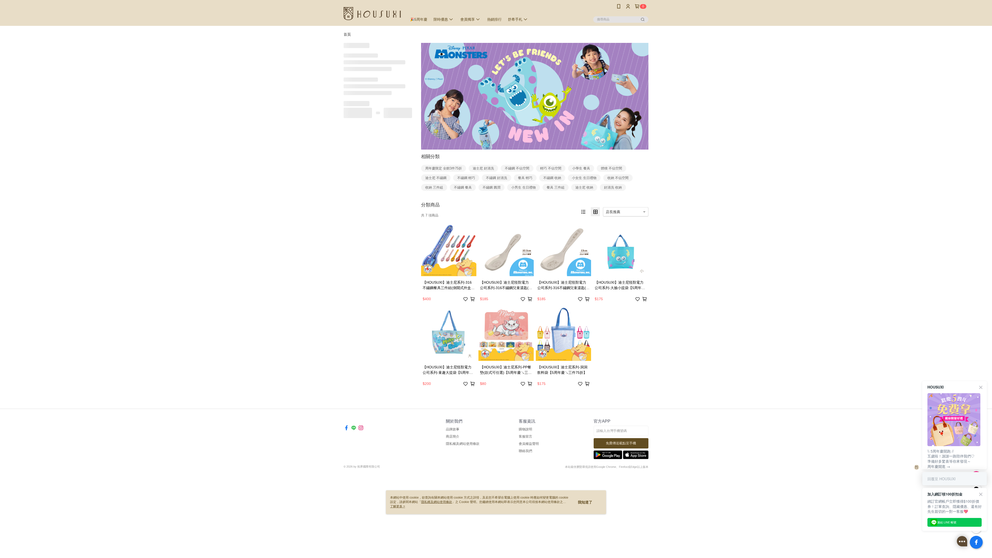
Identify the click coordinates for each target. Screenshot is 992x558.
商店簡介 (452, 436)
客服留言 (525, 436)
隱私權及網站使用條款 (462, 444)
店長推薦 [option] (613, 212)
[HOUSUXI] (372, 13)
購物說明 (525, 429)
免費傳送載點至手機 (621, 443)
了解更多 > (397, 506)
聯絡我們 (525, 451)
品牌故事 (452, 429)
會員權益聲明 (529, 444)
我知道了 (585, 502)
